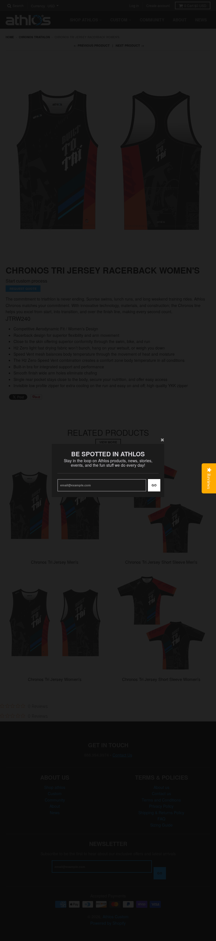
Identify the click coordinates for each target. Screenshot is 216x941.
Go (154, 485)
